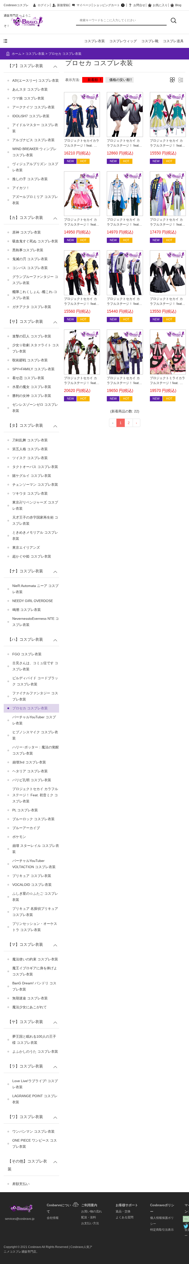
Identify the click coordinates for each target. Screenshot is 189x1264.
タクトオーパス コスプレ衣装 (35, 467)
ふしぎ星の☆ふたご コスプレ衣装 (35, 897)
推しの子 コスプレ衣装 (30, 179)
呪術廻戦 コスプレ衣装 (30, 360)
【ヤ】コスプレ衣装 (25, 1022)
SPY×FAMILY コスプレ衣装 (33, 369)
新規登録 (63, 5)
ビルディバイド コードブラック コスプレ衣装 (35, 681)
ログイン (43, 5)
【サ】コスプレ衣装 (25, 321)
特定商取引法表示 (162, 1229)
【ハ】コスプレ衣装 (25, 639)
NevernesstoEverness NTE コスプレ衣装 (35, 622)
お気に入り (160, 5)
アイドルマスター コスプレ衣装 (35, 128)
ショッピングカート (108, 5)
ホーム (16, 54)
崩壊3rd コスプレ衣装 (29, 762)
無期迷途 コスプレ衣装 (30, 998)
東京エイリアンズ (26, 547)
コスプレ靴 (149, 41)
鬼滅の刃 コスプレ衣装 (30, 259)
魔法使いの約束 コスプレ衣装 (35, 959)
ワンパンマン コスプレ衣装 (33, 1131)
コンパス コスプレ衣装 (30, 268)
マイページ (84, 5)
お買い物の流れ (91, 1211)
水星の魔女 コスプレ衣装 (31, 387)
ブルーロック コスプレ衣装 (33, 819)
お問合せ (139, 5)
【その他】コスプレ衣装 (27, 1165)
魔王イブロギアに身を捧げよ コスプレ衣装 (34, 971)
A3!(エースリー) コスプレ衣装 (35, 80)
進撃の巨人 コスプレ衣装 (31, 336)
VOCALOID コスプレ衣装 (32, 885)
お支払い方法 (90, 1223)
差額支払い (21, 1184)
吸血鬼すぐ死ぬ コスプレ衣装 (35, 241)
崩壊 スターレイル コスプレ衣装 (35, 849)
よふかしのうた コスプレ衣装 (35, 1051)
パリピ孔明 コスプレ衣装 (31, 780)
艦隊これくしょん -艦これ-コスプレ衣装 (34, 295)
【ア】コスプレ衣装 (25, 66)
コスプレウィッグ (123, 41)
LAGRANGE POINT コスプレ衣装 (35, 1099)
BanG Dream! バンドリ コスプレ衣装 (34, 986)
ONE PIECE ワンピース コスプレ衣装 (34, 1143)
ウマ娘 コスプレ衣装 (28, 98)
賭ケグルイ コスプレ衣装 (31, 476)
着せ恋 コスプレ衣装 (28, 378)
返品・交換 (123, 1211)
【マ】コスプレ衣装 (25, 944)
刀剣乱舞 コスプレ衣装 (30, 440)
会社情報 (53, 1218)
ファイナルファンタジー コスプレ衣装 (35, 696)
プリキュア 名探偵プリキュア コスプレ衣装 (35, 912)
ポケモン (19, 837)
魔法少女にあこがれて (29, 1007)
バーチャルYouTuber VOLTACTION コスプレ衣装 (34, 864)
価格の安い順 (119, 80)
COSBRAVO (27, 21)
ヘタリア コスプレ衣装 (30, 771)
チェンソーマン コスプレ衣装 (35, 484)
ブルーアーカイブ (26, 828)
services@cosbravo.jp (19, 1219)
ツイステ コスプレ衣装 (30, 458)
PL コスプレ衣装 (25, 810)
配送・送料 (88, 1217)
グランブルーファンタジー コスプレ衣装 (35, 280)
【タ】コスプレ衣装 (25, 425)
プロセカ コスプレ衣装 (64, 54)
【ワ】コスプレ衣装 (25, 1117)
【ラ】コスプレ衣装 (25, 1066)
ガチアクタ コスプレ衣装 (31, 307)
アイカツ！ (21, 188)
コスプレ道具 (173, 41)
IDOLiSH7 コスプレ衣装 (30, 116)
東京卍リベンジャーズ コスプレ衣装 (35, 505)
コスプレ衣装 (94, 41)
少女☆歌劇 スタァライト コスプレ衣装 (35, 348)
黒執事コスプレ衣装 (27, 250)
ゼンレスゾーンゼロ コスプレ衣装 (35, 408)
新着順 (93, 80)
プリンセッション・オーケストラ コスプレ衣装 (34, 927)
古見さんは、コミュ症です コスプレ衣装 (35, 666)
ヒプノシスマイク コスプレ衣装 (35, 735)
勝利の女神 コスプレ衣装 (31, 396)
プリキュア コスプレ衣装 (31, 876)
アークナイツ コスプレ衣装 (33, 107)
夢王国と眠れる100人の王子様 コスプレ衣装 (34, 1039)
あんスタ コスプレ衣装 (30, 89)
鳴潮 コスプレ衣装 (26, 610)
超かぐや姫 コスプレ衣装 (31, 556)
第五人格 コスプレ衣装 (30, 449)
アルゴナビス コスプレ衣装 (33, 140)
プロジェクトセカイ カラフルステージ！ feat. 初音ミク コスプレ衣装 (35, 795)
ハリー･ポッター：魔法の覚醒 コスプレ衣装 (35, 750)
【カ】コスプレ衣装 (25, 217)
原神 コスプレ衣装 (26, 232)
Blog (178, 5)
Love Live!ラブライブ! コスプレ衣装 (35, 1084)
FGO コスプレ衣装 (27, 654)
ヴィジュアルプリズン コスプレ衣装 (35, 167)
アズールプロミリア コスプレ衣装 (35, 200)
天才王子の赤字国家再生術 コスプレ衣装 (35, 520)
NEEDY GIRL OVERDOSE (32, 601)
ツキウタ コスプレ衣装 (30, 493)
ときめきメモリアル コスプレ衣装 (35, 535)
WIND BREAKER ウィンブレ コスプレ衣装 (34, 152)
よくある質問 (124, 1217)
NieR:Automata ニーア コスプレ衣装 (35, 589)
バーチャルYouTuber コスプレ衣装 (34, 720)
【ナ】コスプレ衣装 (25, 571)
